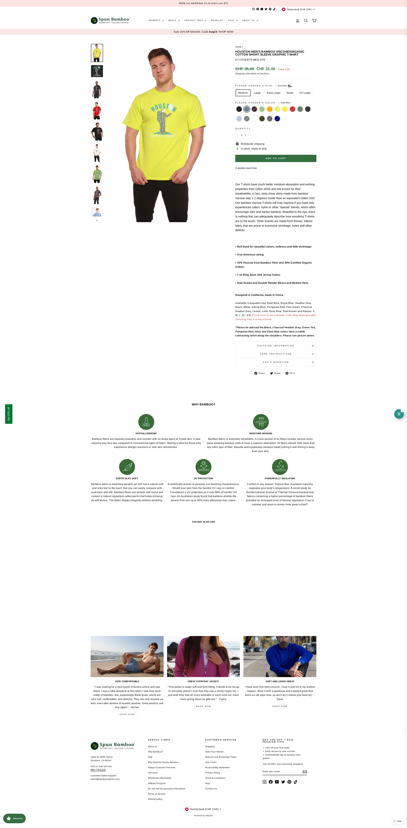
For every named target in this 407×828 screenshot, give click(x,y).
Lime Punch (277, 109)
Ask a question (276, 362)
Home (238, 47)
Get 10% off (8, 414)
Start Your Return (214, 752)
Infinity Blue (239, 118)
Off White (254, 118)
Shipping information (275, 345)
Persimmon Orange (269, 109)
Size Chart (210, 762)
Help (207, 783)
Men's (173, 20)
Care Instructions (276, 354)
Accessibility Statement (217, 767)
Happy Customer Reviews (161, 767)
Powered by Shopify (203, 815)
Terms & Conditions (215, 778)
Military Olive (262, 118)
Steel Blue (247, 109)
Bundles (217, 20)
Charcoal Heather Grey (247, 118)
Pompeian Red (292, 109)
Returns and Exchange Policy (221, 757)
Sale (231, 20)
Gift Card (153, 773)
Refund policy (155, 799)
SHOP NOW (226, 31)
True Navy (277, 118)
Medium (243, 92)
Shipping (240, 73)
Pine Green (300, 109)
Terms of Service (157, 794)
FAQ (150, 757)
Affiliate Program (157, 783)
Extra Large (273, 92)
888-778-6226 (98, 770)
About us (152, 746)
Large (257, 92)
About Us (249, 20)
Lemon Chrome (285, 109)
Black (239, 109)
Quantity (243, 128)
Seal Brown (254, 109)
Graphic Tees (194, 20)
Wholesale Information (160, 778)
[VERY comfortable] (127, 656)
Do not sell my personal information (167, 788)
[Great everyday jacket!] (203, 656)
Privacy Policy (212, 773)
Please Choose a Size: (261, 85)
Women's (155, 20)
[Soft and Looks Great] (279, 656)
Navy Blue (308, 109)
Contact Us (211, 788)
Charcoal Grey (269, 118)
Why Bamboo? (155, 752)
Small (289, 92)
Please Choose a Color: (262, 102)
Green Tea (262, 109)
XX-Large (305, 92)
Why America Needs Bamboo (163, 762)
